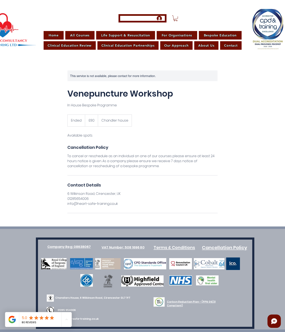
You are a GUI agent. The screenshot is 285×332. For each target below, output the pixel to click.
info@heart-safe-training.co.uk (77, 319)
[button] (175, 18)
